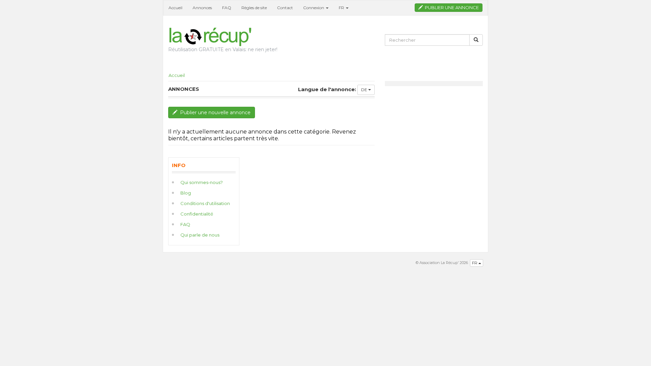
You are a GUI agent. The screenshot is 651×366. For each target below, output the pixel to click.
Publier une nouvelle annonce (214, 112)
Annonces (202, 7)
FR (475, 262)
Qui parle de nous (199, 235)
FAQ (226, 7)
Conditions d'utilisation (205, 203)
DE (364, 89)
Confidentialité (196, 214)
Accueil (175, 7)
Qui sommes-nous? (201, 182)
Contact (285, 7)
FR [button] (342, 7)
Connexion (314, 7)
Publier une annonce (451, 7)
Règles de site (254, 7)
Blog (185, 193)
